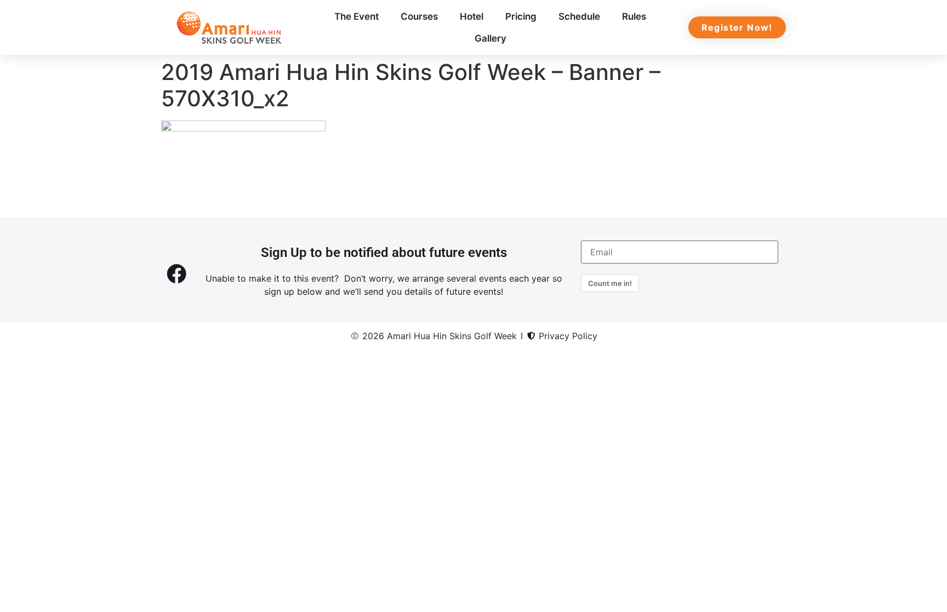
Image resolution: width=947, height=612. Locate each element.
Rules (634, 16)
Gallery (490, 38)
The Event (356, 16)
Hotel (471, 16)
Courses (419, 16)
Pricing (521, 16)
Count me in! (610, 283)
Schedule (579, 16)
